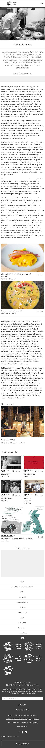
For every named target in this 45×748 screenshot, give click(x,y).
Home (22, 581)
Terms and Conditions (22, 726)
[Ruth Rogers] (11, 462)
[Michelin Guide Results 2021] (34, 462)
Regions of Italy (22, 612)
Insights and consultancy (30, 715)
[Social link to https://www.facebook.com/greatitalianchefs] (19, 732)
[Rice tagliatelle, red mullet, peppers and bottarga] (22, 258)
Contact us (10, 715)
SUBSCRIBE (22, 704)
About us (36, 719)
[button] (42, 3)
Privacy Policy (33, 722)
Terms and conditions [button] (22, 710)
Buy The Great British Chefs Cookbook (16, 719)
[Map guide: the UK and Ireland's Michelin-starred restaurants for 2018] (22, 520)
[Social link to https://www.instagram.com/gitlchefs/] (26, 732)
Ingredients (22, 597)
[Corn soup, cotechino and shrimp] (22, 295)
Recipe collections (22, 602)
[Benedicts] (34, 486)
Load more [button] (21, 548)
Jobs (9, 722)
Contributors (15, 722)
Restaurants (22, 622)
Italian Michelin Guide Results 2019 (22, 587)
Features (22, 607)
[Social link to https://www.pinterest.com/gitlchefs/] (22, 732)
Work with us (18, 715)
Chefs (22, 617)
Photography (24, 722)
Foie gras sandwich (29, 344)
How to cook (22, 628)
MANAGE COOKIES (22, 744)
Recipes (22, 592)
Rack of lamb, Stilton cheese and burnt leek (27, 349)
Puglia (16, 86)
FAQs (30, 719)
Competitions (22, 633)
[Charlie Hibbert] (11, 486)
